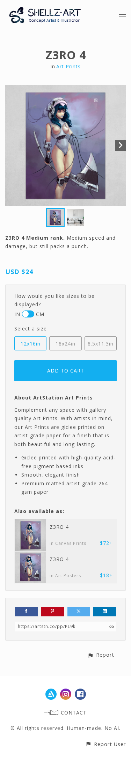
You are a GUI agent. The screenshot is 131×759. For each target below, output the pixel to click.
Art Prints (68, 66)
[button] (101, 655)
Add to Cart (65, 370)
